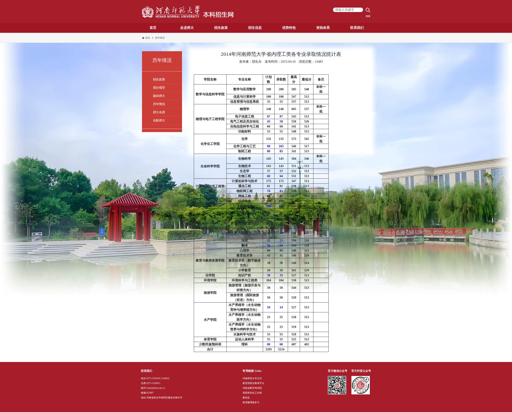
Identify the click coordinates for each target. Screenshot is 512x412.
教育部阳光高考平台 (253, 383)
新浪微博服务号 (251, 402)
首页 (147, 37)
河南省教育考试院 (252, 388)
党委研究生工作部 (252, 392)
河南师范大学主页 (252, 378)
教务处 (246, 397)
